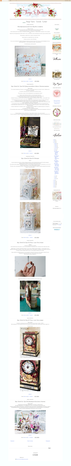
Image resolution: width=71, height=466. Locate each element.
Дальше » (30, 235)
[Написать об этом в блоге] (35, 81)
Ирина (24, 81)
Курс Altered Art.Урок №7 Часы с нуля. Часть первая (30, 320)
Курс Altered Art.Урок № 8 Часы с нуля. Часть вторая (30, 242)
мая (55, 177)
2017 (54, 142)
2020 (54, 139)
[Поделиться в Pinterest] (38, 81)
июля (55, 150)
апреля (55, 178)
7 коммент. (31, 237)
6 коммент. (31, 315)
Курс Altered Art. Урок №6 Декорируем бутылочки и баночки (30, 401)
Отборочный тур (56, 103)
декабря (55, 143)
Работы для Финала (57, 100)
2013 (54, 184)
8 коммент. (31, 153)
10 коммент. (31, 81)
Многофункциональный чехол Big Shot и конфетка (30, 26)
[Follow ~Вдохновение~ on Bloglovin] (57, 230)
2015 (54, 181)
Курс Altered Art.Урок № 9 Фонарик (30, 158)
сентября (55, 147)
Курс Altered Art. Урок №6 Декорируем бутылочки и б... (56, 173)
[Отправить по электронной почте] (34, 81)
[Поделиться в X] (36, 81)
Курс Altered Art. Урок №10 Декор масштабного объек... (56, 158)
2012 (54, 185)
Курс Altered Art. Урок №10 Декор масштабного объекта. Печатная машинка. (30, 86)
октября (55, 146)
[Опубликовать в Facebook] (37, 81)
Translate (59, 224)
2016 (54, 180)
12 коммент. (31, 437)
